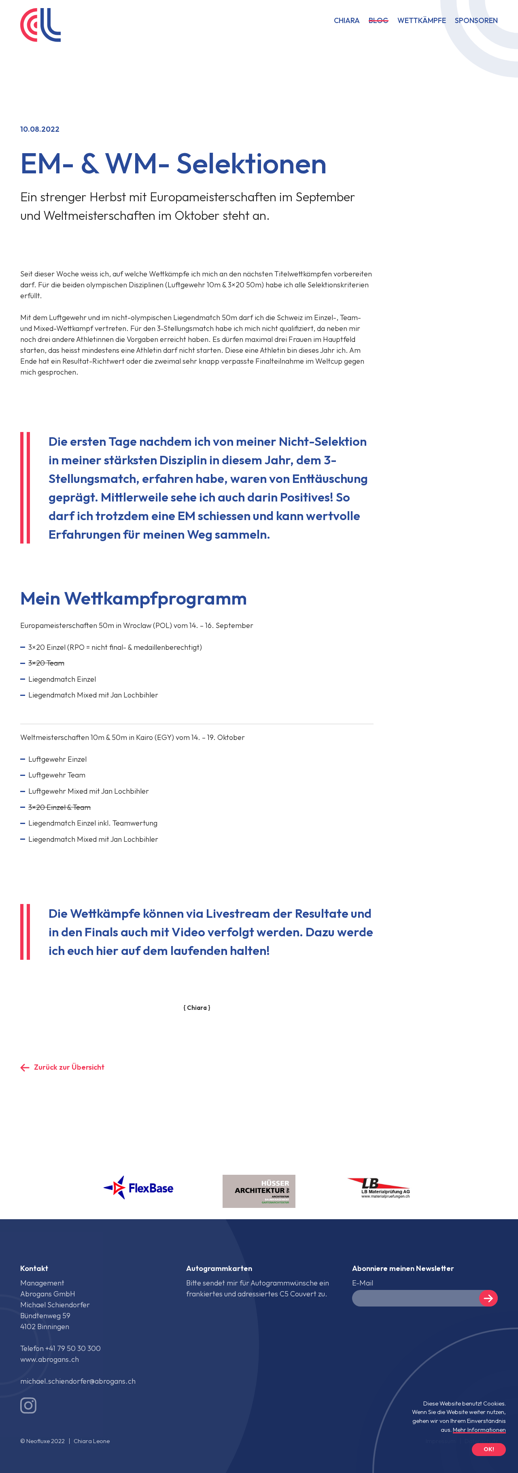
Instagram (28, 1405)
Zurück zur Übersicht (69, 1067)
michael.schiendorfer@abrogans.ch (78, 1381)
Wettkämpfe (421, 21)
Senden (488, 1298)
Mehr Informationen (479, 1429)
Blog (378, 21)
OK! (489, 1449)
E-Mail (362, 1283)
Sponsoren (476, 21)
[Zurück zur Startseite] (38, 26)
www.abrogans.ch (49, 1359)
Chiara (347, 21)
